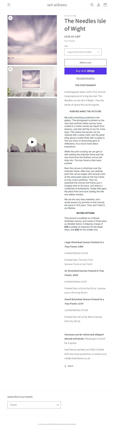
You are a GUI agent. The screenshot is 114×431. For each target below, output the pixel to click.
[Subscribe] (57, 404)
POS (54, 424)
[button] (9, 4)
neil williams (48, 424)
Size (66, 46)
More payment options (85, 78)
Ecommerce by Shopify (68, 424)
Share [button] (70, 366)
